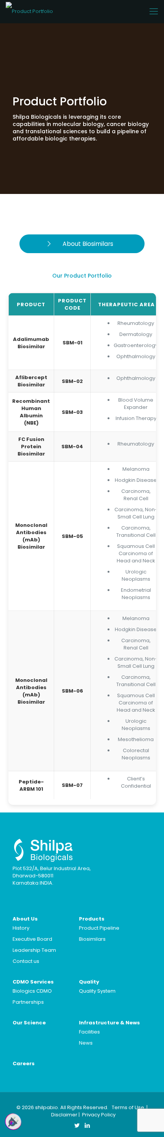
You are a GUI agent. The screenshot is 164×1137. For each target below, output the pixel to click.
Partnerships (28, 1002)
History (21, 928)
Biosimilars (92, 939)
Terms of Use (128, 1107)
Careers (24, 1063)
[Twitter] (77, 1125)
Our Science (29, 1022)
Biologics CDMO (32, 991)
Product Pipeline (99, 928)
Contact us (26, 961)
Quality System (97, 991)
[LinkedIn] (87, 1125)
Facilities (89, 1031)
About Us (25, 918)
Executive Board (32, 939)
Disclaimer (64, 1114)
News (86, 1043)
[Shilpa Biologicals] (29, 11)
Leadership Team (34, 950)
